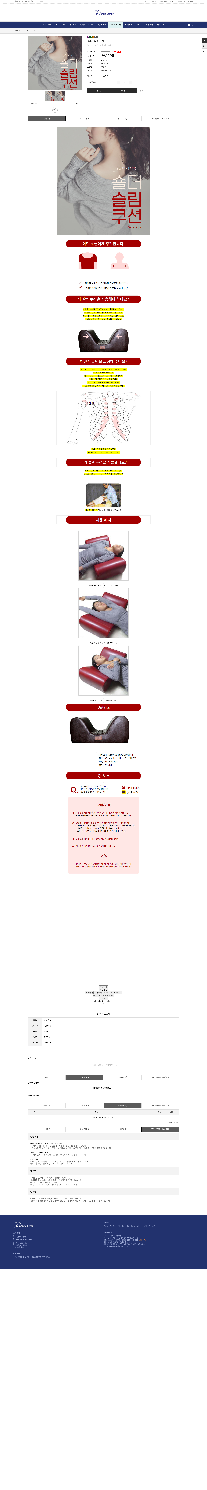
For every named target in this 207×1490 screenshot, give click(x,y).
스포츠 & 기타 (115, 25)
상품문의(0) (122, 119)
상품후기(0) (84, 119)
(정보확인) (142, 1240)
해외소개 (160, 25)
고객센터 (190, 2)
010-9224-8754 (24, 1239)
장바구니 (172, 2)
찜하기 (142, 90)
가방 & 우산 (101, 25)
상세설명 (46, 119)
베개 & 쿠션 (60, 25)
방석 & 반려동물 (86, 25)
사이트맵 (152, 1226)
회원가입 (154, 2)
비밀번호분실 (163, 2)
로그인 (147, 2)
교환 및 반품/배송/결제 (160, 119)
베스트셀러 (47, 25)
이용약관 (121, 1226)
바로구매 (99, 90)
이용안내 (113, 1226)
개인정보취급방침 (133, 1226)
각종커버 (149, 25)
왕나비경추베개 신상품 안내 (21, 1)
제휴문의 (144, 1226)
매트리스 (72, 25)
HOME (17, 31)
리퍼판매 (128, 25)
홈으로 (106, 1226)
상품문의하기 (172, 1122)
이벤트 (139, 25)
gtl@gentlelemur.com (118, 1246)
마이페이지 (181, 2)
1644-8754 (22, 1236)
